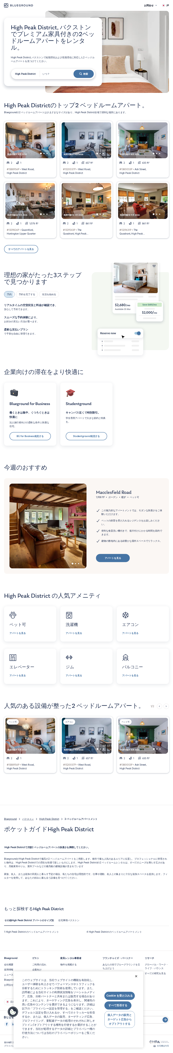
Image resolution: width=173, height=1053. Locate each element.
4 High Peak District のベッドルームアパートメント (114, 932)
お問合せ (8, 985)
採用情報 (8, 969)
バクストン (28, 819)
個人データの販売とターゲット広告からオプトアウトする (119, 1019)
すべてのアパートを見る (21, 249)
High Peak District (49, 819)
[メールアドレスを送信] (165, 1019)
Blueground (10, 819)
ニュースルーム (12, 974)
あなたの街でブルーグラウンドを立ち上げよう (121, 966)
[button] (13, 1011)
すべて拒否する (117, 1005)
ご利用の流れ (39, 964)
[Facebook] (6, 1024)
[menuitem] (47, 849)
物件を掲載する (68, 964)
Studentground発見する (86, 436)
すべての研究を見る (155, 973)
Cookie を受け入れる (119, 996)
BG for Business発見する (30, 436)
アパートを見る (113, 558)
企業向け (37, 969)
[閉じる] (136, 976)
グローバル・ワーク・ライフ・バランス (156, 966)
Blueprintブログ (12, 979)
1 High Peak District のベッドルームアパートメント (31, 932)
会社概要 (8, 964)
